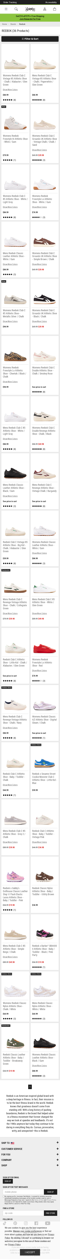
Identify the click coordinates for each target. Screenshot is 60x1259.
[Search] (16, 9)
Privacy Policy (51, 1200)
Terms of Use (38, 1200)
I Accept (30, 1252)
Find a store (8, 1208)
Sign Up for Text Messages (15, 1187)
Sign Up (8, 1181)
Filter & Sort (31, 38)
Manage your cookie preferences (27, 1231)
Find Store (50, 1213)
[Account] (45, 9)
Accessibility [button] (51, 2)
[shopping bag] (54, 9)
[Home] (30, 9)
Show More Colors (10, 90)
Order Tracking (10, 2)
